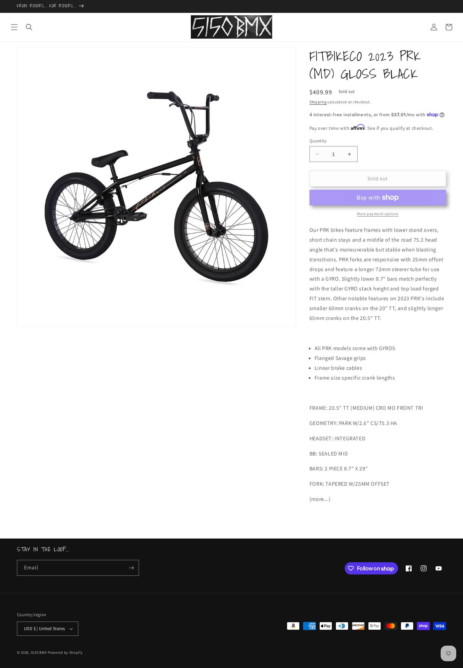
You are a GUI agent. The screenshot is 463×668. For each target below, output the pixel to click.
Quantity (317, 141)
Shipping (318, 101)
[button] (14, 27)
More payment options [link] (378, 213)
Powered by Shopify (65, 652)
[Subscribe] (131, 568)
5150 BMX (39, 652)
